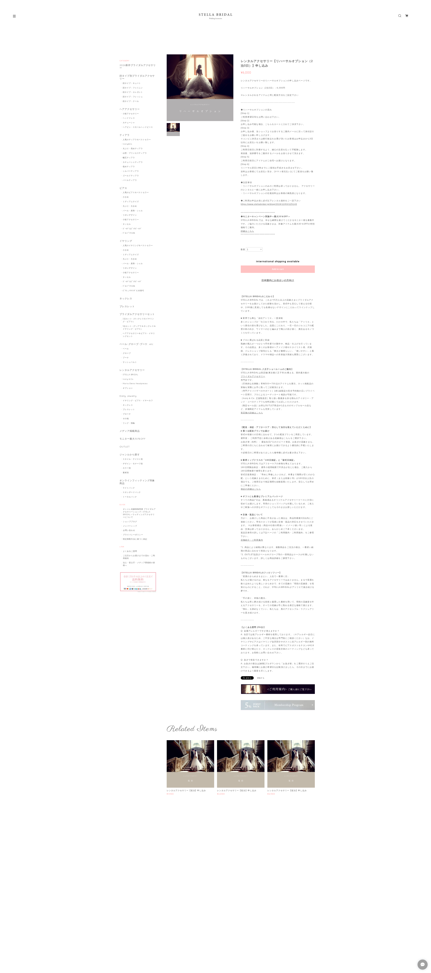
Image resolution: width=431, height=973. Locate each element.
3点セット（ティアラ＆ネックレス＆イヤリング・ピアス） (139, 327)
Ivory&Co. (127, 144)
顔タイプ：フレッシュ (133, 96)
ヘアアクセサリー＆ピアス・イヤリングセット (139, 334)
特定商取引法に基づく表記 (135, 539)
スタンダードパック (132, 492)
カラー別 (127, 468)
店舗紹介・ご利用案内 (252, 540)
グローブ (127, 353)
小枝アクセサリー (131, 113)
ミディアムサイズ (131, 201)
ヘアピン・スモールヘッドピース (138, 127)
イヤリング (126, 241)
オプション (128, 388)
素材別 (126, 472)
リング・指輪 (129, 423)
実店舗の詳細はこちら (252, 413)
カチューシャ (129, 122)
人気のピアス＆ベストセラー (136, 192)
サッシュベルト (130, 362)
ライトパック (129, 488)
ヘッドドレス (129, 118)
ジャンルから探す (130, 454)
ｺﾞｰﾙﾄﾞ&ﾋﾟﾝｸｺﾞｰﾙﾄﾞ (132, 228)
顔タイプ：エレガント (133, 92)
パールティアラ (130, 180)
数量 (243, 249)
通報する (260, 678)
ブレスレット (127, 306)
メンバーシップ (130, 526)
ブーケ (126, 357)
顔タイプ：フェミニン (133, 88)
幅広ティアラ (129, 157)
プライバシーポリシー (133, 534)
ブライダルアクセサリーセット (137, 314)
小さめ (126, 197)
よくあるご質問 (130, 551)
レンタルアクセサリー (132, 370)
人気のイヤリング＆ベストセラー (138, 245)
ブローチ (127, 414)
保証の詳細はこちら (251, 489)
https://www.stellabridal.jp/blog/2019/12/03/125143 (269, 204)
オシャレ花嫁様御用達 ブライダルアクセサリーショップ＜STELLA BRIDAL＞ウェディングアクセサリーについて (139, 513)
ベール (126, 348)
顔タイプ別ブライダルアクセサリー (137, 77)
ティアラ (125, 135)
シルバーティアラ (131, 171)
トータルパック (130, 497)
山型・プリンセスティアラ (135, 153)
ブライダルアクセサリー (253, 376)
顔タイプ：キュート (132, 83)
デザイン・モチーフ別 (133, 463)
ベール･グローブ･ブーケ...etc (136, 344)
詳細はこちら (247, 231)
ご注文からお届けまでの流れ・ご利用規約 (139, 556)
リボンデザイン (130, 215)
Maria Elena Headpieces (135, 383)
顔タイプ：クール (131, 101)
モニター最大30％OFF (133, 438)
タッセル (127, 224)
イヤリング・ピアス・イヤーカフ (138, 400)
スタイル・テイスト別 (133, 459)
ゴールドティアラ (131, 175)
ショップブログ (130, 521)
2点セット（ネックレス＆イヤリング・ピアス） (138, 320)
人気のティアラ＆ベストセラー (137, 139)
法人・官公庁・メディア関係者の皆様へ (139, 563)
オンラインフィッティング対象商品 (137, 482)
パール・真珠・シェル (133, 210)
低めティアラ (129, 166)
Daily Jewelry (128, 396)
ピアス (123, 188)
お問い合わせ (129, 530)
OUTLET (125, 446)
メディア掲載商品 (130, 431)
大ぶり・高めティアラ (133, 148)
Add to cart (278, 269)
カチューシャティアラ (133, 162)
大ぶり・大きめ (130, 206)
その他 (126, 418)
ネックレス (126, 298)
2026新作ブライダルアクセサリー (138, 67)
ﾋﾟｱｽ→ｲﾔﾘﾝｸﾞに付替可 (133, 290)
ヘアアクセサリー (130, 109)
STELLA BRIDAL (130, 374)
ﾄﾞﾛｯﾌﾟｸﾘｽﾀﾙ (129, 233)
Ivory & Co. (128, 379)
